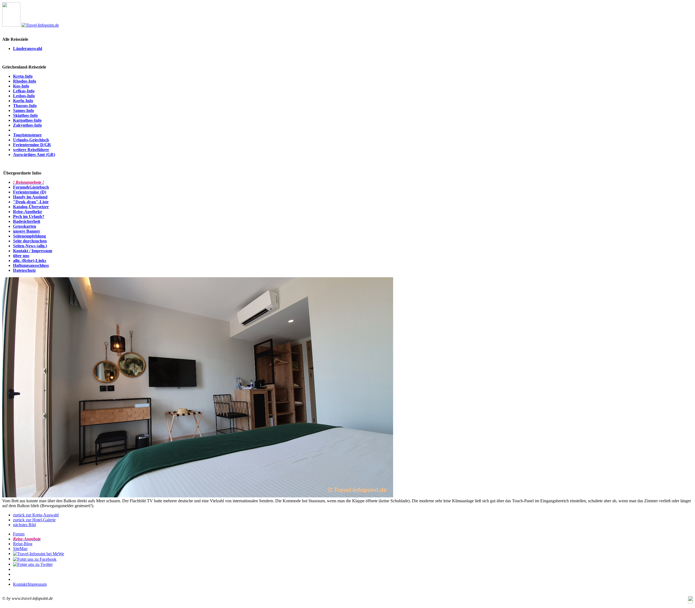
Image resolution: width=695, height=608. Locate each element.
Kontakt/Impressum (30, 584)
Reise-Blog (22, 543)
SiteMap (20, 548)
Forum (18, 534)
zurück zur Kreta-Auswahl (36, 515)
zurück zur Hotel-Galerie (34, 519)
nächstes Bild (24, 524)
